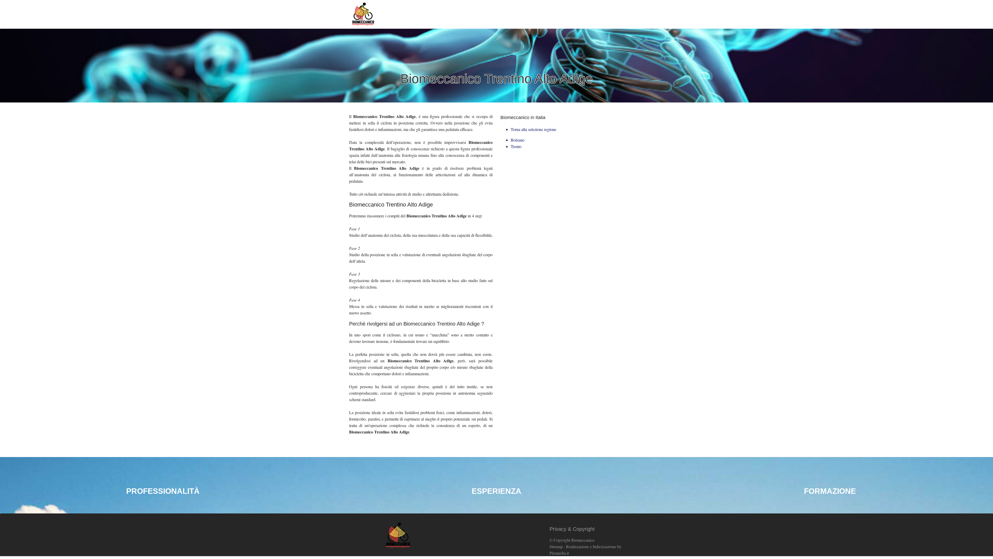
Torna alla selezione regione (533, 129)
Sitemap (556, 546)
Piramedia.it (559, 553)
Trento (516, 146)
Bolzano (517, 140)
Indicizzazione (604, 546)
